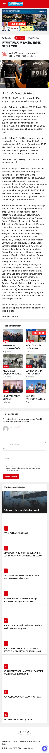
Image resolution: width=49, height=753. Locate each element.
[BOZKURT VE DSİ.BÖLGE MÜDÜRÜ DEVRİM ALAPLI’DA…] (13, 341)
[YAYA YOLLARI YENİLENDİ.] (24, 524)
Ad (5, 448)
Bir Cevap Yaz (11, 414)
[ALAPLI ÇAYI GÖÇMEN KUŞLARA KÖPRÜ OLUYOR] (13, 366)
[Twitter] (28, 732)
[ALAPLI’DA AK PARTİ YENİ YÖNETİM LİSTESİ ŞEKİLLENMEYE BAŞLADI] (24, 618)
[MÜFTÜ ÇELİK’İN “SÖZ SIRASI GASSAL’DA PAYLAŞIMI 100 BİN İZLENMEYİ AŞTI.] (36, 341)
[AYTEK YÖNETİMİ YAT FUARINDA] (36, 366)
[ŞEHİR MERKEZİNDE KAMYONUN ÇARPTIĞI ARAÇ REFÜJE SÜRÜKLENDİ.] (24, 665)
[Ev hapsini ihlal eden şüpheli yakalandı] (24, 502)
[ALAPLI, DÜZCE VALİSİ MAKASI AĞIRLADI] (24, 688)
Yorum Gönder (11, 477)
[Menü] (4, 3)
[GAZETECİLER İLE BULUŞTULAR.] (24, 711)
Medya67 (13, 53)
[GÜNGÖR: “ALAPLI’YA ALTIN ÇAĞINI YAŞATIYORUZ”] (36, 391)
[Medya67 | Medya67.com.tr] (15, 3)
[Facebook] (21, 732)
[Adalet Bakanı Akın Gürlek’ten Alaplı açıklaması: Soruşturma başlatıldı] (24, 593)
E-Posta (6, 459)
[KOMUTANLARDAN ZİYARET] (13, 391)
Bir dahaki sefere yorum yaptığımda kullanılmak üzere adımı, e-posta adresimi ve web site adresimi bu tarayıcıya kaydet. (24, 468)
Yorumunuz (15, 427)
